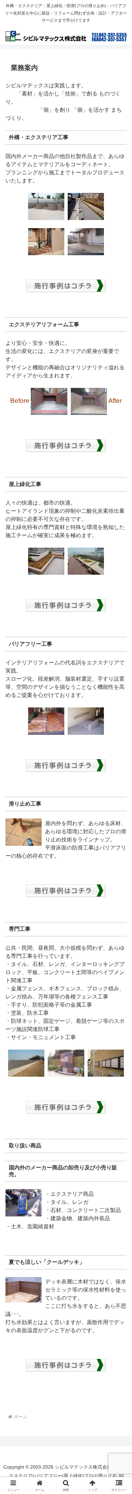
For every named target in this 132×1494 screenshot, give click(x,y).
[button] (119, 1067)
